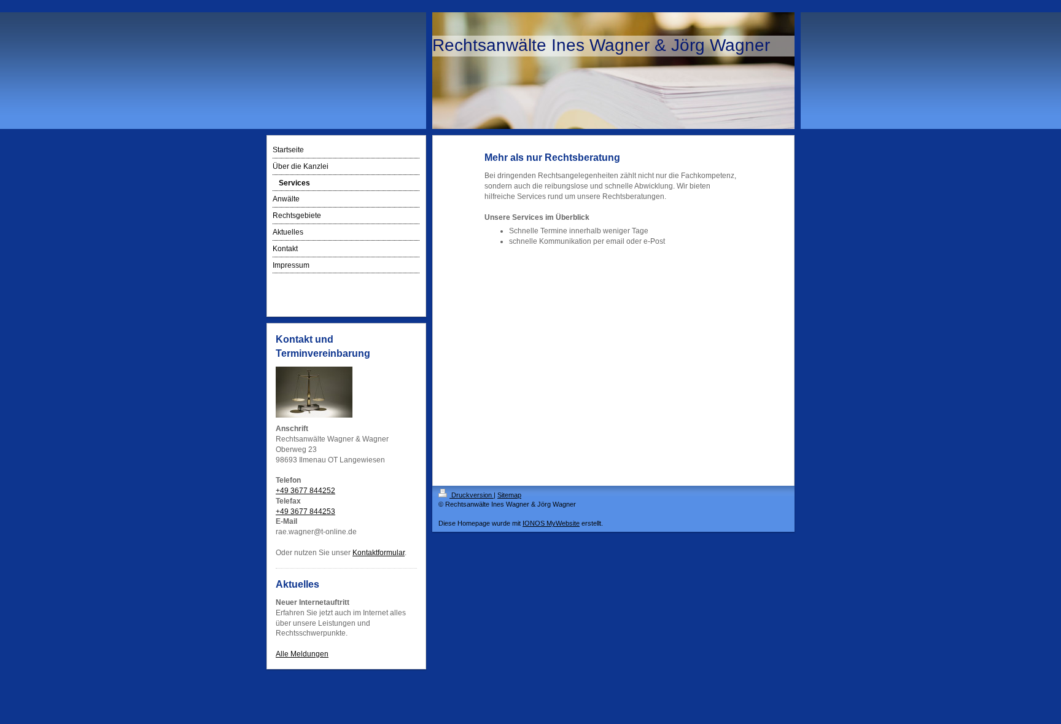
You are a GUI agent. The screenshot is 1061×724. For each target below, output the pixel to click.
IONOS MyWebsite (551, 523)
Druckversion (471, 495)
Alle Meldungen (302, 654)
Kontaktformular (378, 552)
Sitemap (509, 495)
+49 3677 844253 (305, 511)
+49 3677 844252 (305, 490)
